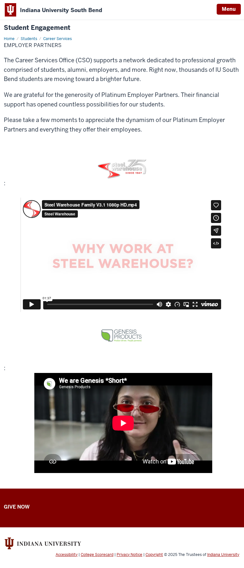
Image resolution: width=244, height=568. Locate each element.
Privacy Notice (129, 554)
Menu (229, 9)
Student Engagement (37, 27)
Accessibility (67, 554)
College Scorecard (97, 554)
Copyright (154, 554)
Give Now (17, 507)
